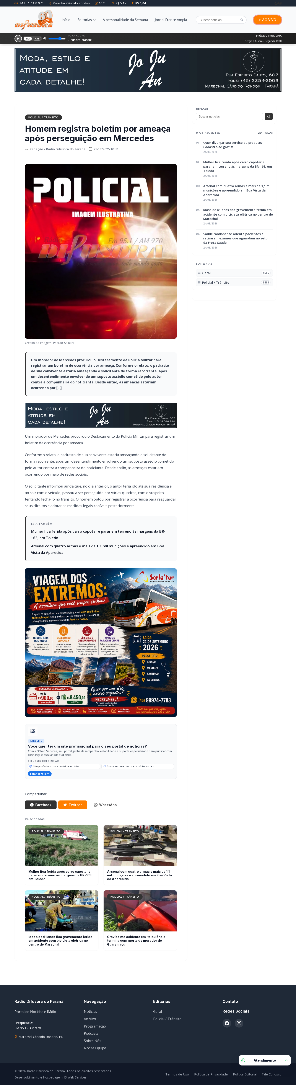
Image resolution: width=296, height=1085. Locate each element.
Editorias (84, 19)
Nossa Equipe (95, 1045)
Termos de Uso (177, 1071)
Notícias (90, 1008)
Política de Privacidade (211, 1071)
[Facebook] (276, 3)
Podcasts (91, 1030)
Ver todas (265, 130)
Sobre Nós (92, 1038)
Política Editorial (245, 1071)
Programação (95, 1023)
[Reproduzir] (18, 38)
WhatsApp (108, 802)
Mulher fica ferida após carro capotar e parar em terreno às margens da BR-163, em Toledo (60, 872)
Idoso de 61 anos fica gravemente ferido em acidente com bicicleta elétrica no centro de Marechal (60, 937)
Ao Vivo (90, 1016)
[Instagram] (279, 3)
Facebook (43, 802)
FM (28, 38)
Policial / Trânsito (43, 114)
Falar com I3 (38, 770)
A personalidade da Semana (125, 19)
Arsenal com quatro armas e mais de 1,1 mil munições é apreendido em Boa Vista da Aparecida (139, 872)
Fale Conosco (271, 1071)
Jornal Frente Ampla (171, 19)
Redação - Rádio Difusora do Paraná (57, 146)
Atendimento (265, 1060)
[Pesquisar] (242, 19)
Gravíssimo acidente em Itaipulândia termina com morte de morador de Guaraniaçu (136, 937)
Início (66, 19)
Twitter (75, 802)
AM (37, 38)
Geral (157, 1008)
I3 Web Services (75, 1074)
